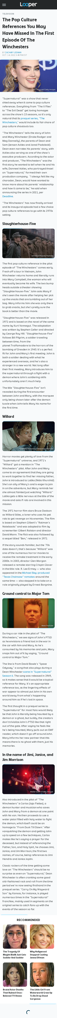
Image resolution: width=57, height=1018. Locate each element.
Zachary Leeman (13, 52)
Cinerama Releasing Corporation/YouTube (36, 449)
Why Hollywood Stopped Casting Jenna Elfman (39, 954)
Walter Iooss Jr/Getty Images (41, 792)
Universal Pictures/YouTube (42, 256)
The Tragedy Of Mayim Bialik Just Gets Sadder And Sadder (14, 954)
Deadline (7, 196)
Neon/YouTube (47, 626)
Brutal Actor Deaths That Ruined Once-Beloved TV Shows (13, 992)
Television (8, 14)
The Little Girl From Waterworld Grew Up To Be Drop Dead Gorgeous (41, 994)
